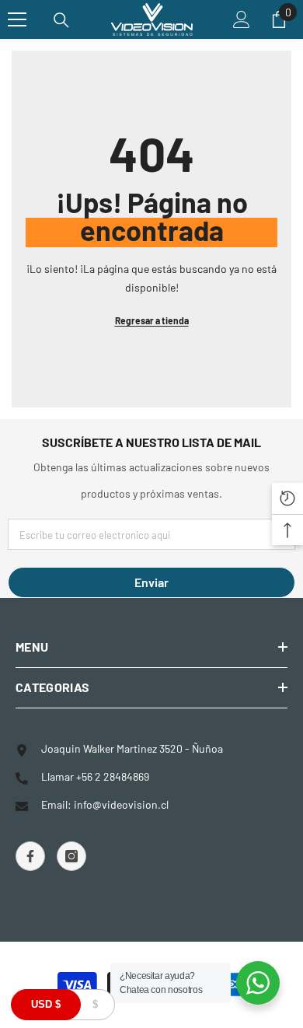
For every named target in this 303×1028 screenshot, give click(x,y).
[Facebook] (30, 856)
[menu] (17, 19)
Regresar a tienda (152, 320)
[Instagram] (71, 856)
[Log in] (241, 19)
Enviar (151, 582)
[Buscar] (61, 20)
